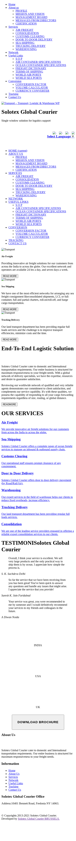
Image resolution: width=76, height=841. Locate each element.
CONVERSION (17, 227)
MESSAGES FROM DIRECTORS (36, 20)
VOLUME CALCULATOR (32, 87)
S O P (19, 58)
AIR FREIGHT (24, 29)
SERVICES (15, 173)
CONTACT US (17, 243)
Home (11, 4)
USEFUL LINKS (18, 201)
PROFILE (21, 10)
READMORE (9, 404)
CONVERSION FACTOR (31, 84)
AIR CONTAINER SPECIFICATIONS (38, 61)
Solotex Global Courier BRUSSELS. (39, 818)
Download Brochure (38, 722)
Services (13, 26)
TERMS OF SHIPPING (29, 71)
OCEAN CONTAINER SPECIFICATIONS (41, 65)
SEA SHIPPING (25, 42)
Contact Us (14, 97)
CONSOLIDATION (27, 33)
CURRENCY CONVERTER (32, 90)
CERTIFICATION (26, 23)
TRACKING (16, 240)
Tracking (13, 93)
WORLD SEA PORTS (29, 77)
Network (13, 52)
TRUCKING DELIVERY (31, 45)
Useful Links (15, 55)
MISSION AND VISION (30, 13)
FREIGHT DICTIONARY (31, 68)
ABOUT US (15, 153)
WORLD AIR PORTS (28, 74)
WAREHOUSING (26, 49)
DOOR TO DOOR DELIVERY (34, 39)
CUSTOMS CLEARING (30, 36)
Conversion (14, 81)
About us (13, 7)
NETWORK (15, 198)
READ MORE (10, 276)
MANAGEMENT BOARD (31, 17)
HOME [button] (17, 150)
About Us (13, 773)
